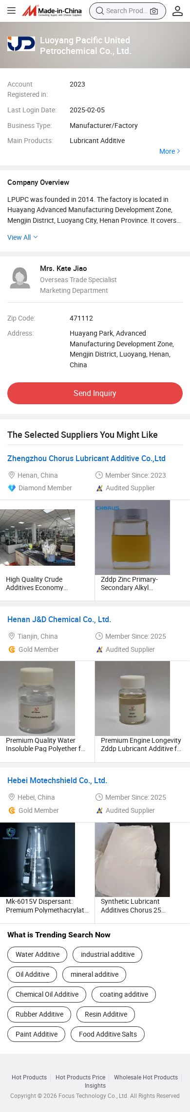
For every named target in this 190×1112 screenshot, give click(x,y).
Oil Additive (32, 974)
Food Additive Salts (108, 1034)
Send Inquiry (95, 393)
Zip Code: (21, 318)
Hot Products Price (80, 1077)
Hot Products (29, 1077)
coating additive (124, 994)
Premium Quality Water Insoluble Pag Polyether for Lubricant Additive (46, 748)
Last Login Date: (32, 109)
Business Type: (29, 125)
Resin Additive (106, 1014)
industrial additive (107, 954)
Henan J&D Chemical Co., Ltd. (59, 619)
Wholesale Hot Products (146, 1077)
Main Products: (30, 140)
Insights (95, 1086)
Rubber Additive (39, 1014)
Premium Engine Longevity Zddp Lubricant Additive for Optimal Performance (142, 748)
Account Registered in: (27, 89)
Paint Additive (36, 1034)
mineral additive (94, 974)
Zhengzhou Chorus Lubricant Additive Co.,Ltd (86, 458)
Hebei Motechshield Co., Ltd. (57, 780)
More (167, 151)
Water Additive (37, 954)
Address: (20, 333)
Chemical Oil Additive (47, 994)
